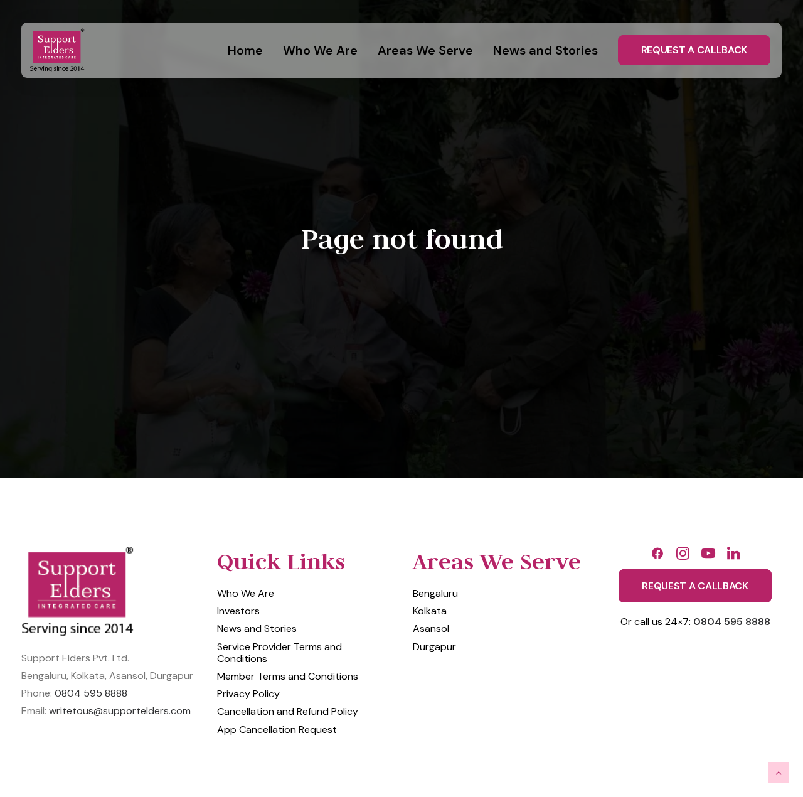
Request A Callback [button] (695, 585)
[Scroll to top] (778, 772)
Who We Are (320, 50)
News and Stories (545, 50)
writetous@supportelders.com (120, 710)
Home (245, 50)
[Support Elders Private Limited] (59, 50)
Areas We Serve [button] (425, 50)
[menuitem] (250, 50)
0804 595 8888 (91, 693)
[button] (657, 556)
